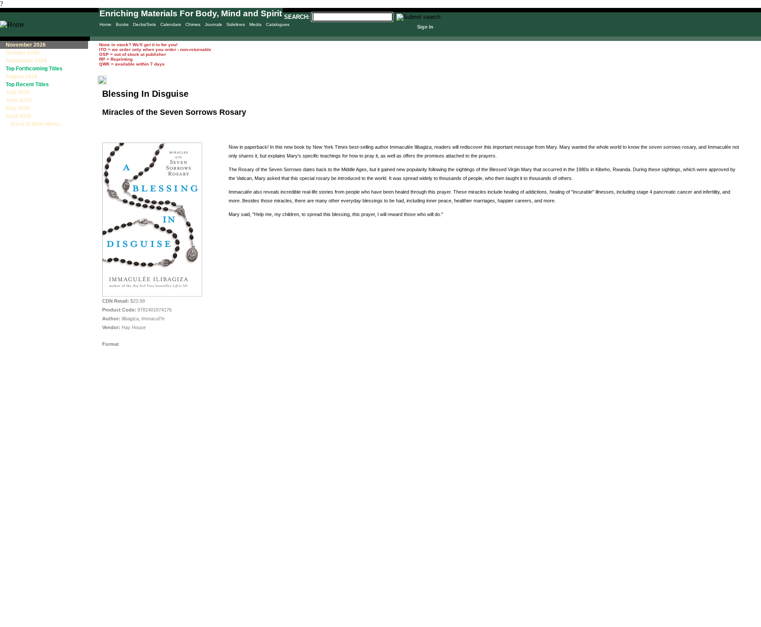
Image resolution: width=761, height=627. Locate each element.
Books (122, 24)
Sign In (425, 26)
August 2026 (21, 76)
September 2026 (26, 61)
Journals (213, 24)
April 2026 (18, 116)
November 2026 (26, 45)
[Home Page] (12, 24)
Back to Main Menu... (34, 124)
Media (255, 24)
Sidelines (235, 24)
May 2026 (18, 108)
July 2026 (18, 92)
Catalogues (277, 24)
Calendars (170, 24)
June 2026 (19, 100)
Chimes (192, 24)
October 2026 (23, 53)
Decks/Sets (144, 24)
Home (105, 24)
